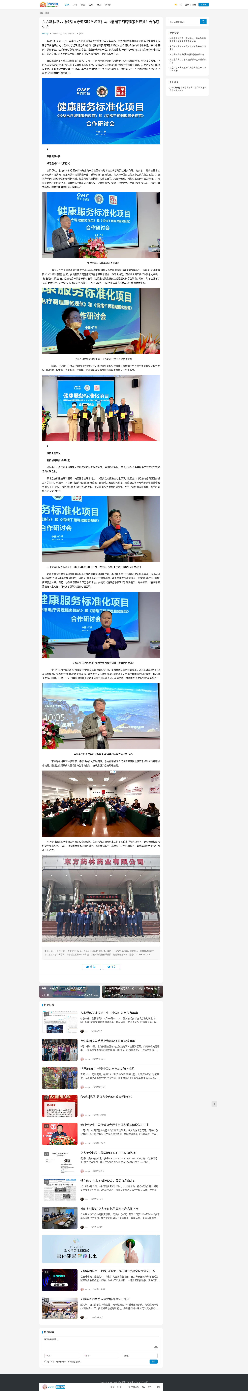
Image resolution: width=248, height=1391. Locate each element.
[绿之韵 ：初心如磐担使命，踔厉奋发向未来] (60, 1190)
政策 (99, 4)
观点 (83, 4)
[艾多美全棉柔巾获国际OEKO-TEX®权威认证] (60, 1162)
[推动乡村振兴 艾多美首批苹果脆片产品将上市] (60, 1218)
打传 (91, 4)
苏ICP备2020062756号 (137, 1382)
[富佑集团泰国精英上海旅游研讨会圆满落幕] (60, 1050)
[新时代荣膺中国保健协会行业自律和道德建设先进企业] (60, 1134)
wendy (45, 33)
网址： (127, 1355)
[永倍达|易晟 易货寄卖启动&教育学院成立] (60, 1106)
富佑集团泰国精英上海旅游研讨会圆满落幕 (107, 1041)
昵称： (49, 1355)
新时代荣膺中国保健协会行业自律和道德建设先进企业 (114, 1125)
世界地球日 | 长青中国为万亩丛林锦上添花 (107, 1069)
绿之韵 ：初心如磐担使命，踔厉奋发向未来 (108, 1181)
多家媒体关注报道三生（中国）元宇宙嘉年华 (109, 1013)
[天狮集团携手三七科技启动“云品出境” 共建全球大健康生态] (60, 1280)
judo (171, 87)
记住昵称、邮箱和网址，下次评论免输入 (63, 1361)
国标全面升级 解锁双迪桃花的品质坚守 (186, 54)
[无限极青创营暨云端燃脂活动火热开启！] (60, 1308)
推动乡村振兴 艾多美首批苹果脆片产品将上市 (109, 1209)
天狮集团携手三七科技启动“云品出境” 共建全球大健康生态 (117, 1271)
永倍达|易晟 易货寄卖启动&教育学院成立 (106, 1097)
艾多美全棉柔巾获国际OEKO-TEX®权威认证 (108, 1153)
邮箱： (88, 1355)
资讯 (67, 4)
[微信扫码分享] (143, 1387)
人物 (75, 4)
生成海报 (135, 1387)
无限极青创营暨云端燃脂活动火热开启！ (106, 1299)
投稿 (204, 4)
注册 (194, 4)
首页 (41, 13)
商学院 (108, 4)
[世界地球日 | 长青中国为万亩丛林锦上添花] (60, 1078)
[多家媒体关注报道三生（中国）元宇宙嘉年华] (60, 1022)
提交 (153, 1361)
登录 (187, 4)
